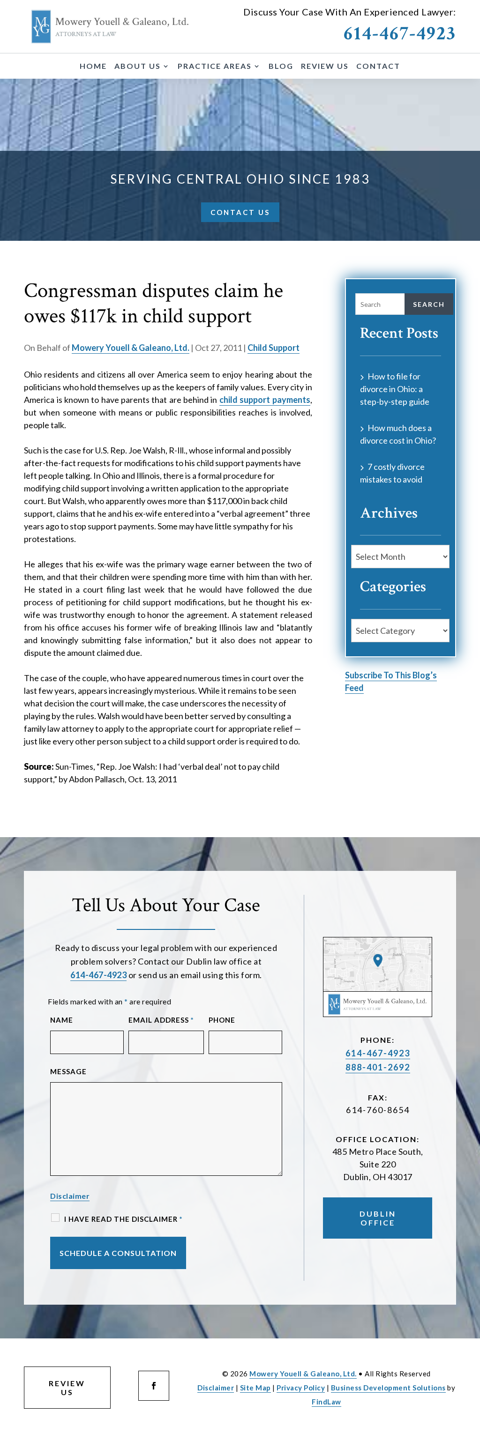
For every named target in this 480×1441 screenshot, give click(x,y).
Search (429, 304)
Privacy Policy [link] (301, 1387)
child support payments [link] (264, 399)
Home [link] (93, 66)
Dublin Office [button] (378, 1218)
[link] (110, 26)
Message (68, 1071)
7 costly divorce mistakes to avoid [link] (392, 472)
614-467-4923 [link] (400, 33)
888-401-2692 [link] (377, 1067)
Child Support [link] (274, 347)
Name (61, 1020)
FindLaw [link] (326, 1401)
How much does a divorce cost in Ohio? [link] (398, 434)
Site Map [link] (255, 1387)
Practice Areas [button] (215, 66)
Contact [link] (378, 66)
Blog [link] (281, 66)
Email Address (161, 1020)
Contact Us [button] (240, 212)
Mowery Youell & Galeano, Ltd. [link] (130, 347)
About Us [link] (137, 66)
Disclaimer (70, 1195)
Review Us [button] (67, 1387)
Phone (222, 1020)
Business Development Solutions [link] (388, 1387)
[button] (153, 1386)
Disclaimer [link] (215, 1387)
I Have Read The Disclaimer (123, 1219)
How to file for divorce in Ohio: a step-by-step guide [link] (394, 389)
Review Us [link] (325, 66)
